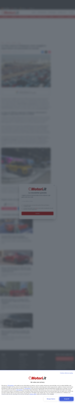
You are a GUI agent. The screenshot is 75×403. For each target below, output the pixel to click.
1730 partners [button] (10, 385)
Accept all (66, 399)
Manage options (51, 399)
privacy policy (33, 394)
